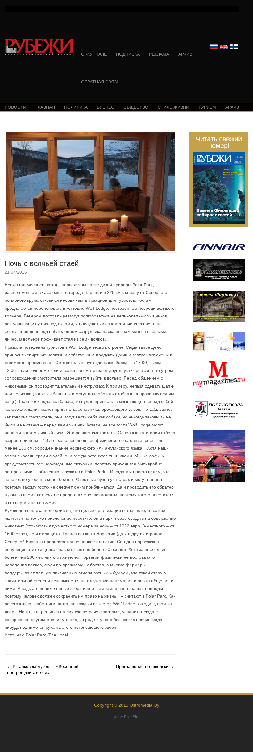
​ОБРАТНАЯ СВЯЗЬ (100, 81)
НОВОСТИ (15, 107)
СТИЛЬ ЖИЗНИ (173, 107)
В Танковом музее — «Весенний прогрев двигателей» (42, 669)
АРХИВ (185, 54)
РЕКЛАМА (159, 54)
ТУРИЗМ (207, 107)
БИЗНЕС (105, 107)
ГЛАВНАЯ (45, 107)
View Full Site (127, 716)
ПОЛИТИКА (76, 107)
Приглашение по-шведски (145, 666)
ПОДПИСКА (128, 54)
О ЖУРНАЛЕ (94, 54)
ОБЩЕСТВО (135, 107)
